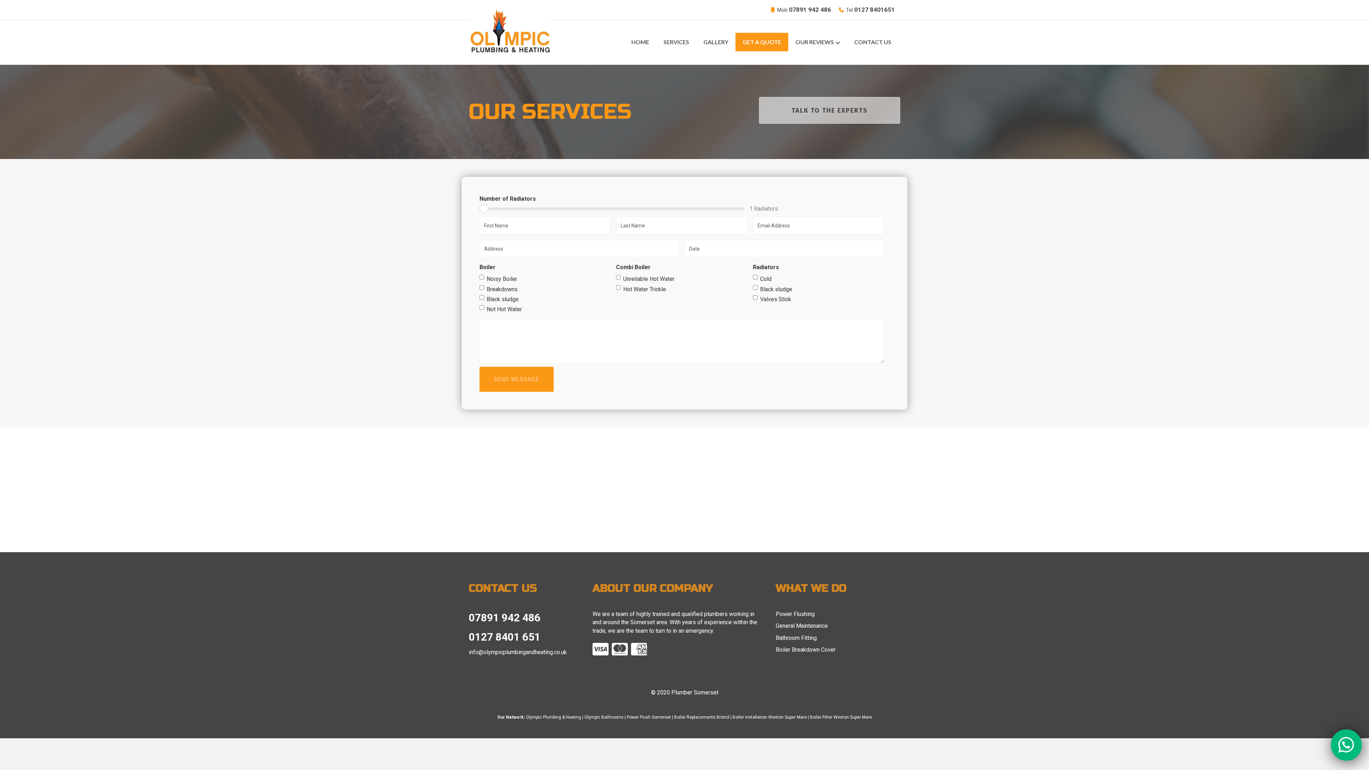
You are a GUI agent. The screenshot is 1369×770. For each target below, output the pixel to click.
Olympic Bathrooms (604, 717)
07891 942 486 (504, 617)
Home (640, 41)
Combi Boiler (633, 267)
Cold (765, 279)
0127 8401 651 (504, 637)
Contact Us (872, 41)
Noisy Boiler (502, 279)
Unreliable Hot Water (649, 279)
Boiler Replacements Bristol (701, 717)
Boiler (488, 267)
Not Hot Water (504, 309)
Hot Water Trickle (644, 289)
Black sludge (503, 299)
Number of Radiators (508, 198)
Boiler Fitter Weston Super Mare (841, 717)
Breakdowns (502, 289)
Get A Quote (762, 41)
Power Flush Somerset (649, 717)
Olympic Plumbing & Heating (553, 717)
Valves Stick (775, 299)
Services (676, 41)
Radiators (766, 267)
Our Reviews (814, 41)
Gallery (715, 41)
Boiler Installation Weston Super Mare (770, 717)
